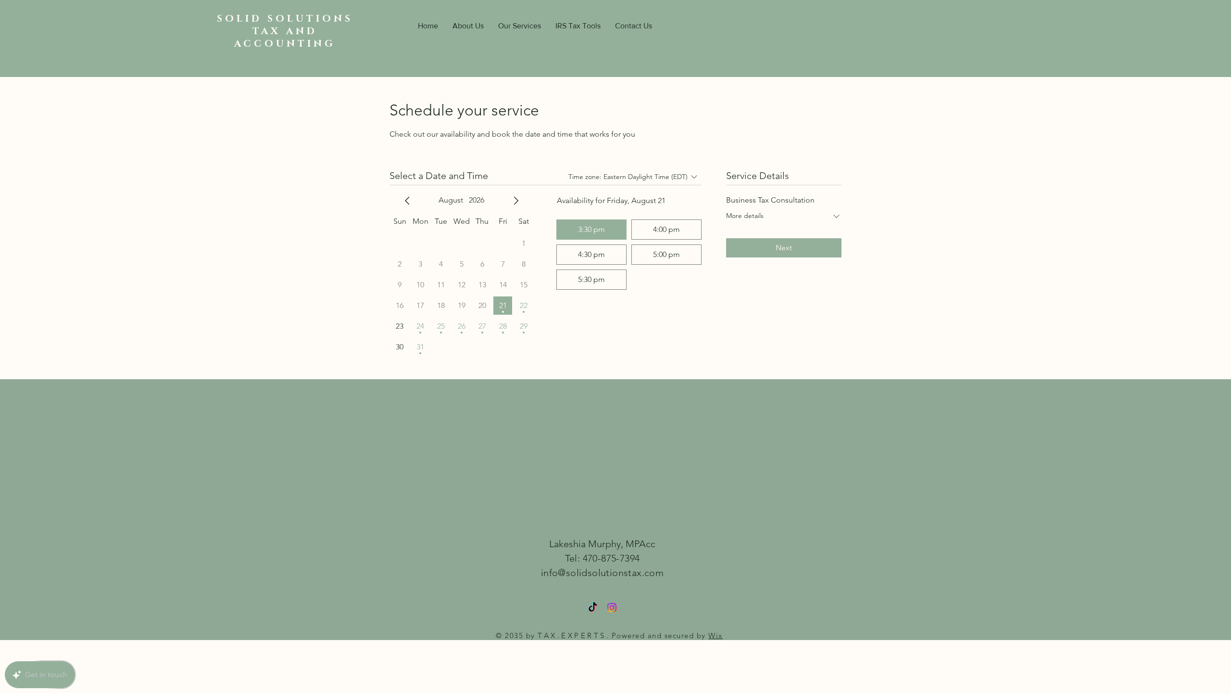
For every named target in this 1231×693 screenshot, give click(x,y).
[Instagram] (612, 608)
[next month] (516, 200)
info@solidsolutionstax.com (602, 572)
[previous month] (407, 200)
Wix (715, 635)
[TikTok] (593, 608)
